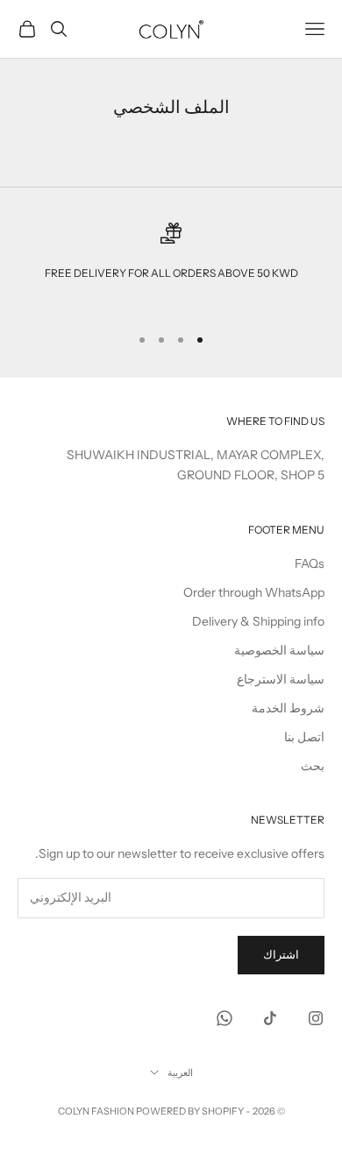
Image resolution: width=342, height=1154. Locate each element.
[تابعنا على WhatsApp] (224, 1018)
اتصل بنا (304, 737)
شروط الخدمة (288, 708)
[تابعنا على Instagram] (315, 1018)
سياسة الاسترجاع (280, 679)
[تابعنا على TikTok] (270, 1018)
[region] (171, 266)
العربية (180, 1072)
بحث (312, 766)
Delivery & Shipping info (258, 621)
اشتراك (281, 954)
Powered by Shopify (190, 1111)
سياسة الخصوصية (279, 650)
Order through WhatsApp (253, 592)
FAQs (309, 563)
